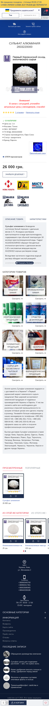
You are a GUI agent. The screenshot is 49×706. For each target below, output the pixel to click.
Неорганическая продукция (12, 318)
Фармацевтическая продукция (35, 372)
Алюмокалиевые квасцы (35, 545)
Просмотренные (13, 468)
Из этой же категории (16, 513)
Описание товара (14, 219)
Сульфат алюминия (11, 500)
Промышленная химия (36, 291)
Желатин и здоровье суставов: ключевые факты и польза (24, 678)
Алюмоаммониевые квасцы (13, 545)
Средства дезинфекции (36, 318)
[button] (23, 551)
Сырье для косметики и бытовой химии (12, 370)
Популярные (32, 468)
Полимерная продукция (12, 345)
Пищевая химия (13, 291)
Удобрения (38, 347)
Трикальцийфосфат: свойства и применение (24, 686)
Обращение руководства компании (26, 654)
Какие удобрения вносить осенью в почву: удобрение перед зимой (26, 670)
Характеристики (38, 219)
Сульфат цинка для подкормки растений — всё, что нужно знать (25, 663)
